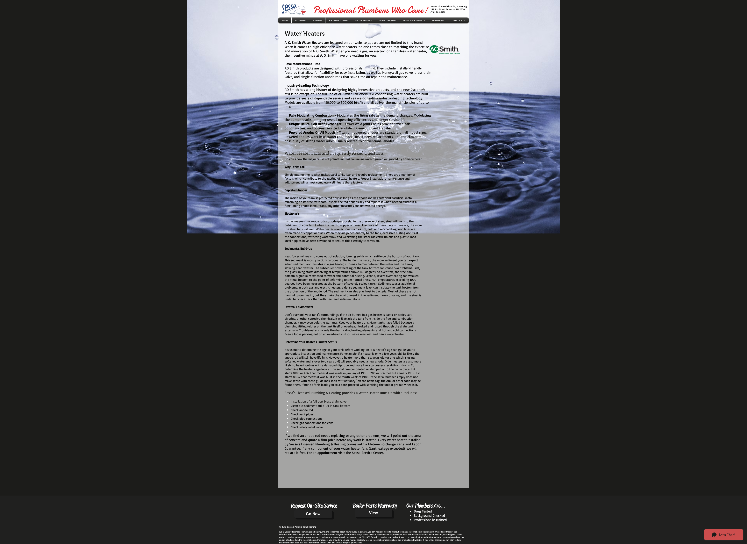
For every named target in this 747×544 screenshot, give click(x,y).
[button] (363, 20)
